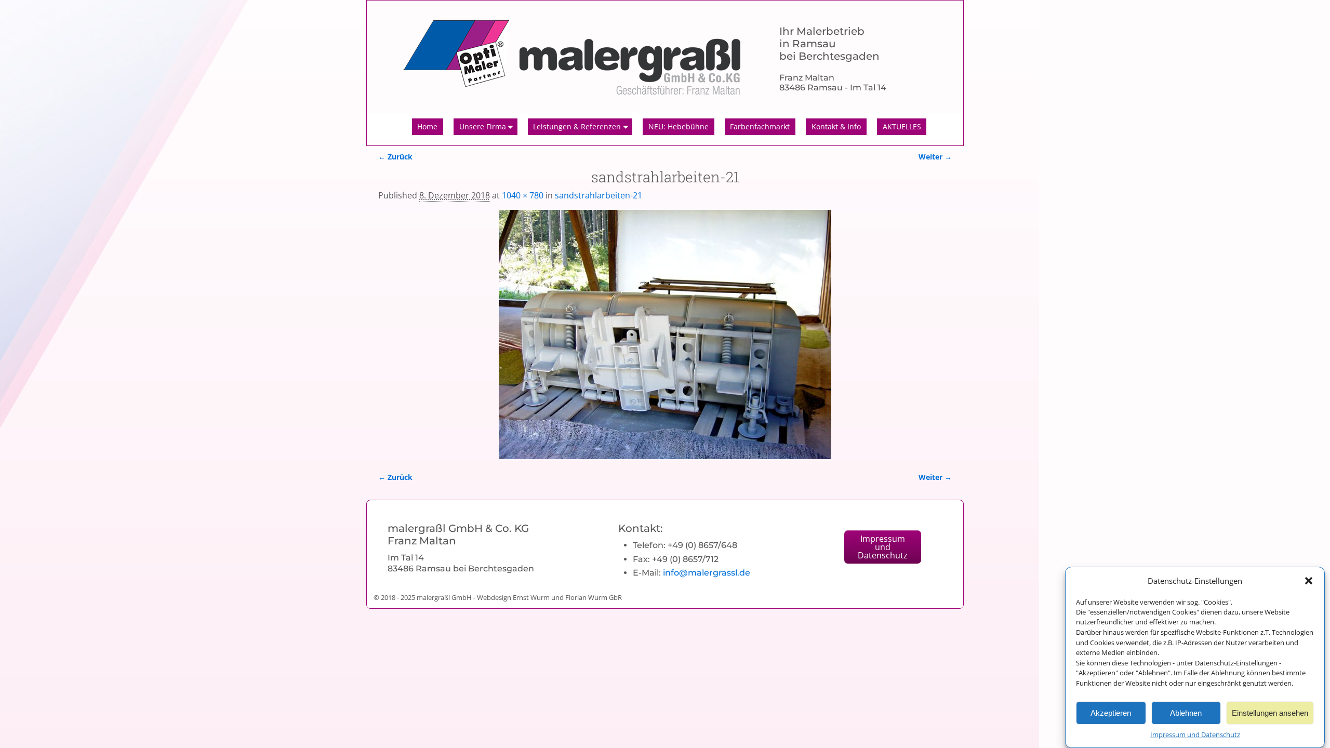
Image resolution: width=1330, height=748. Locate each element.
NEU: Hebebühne (678, 126)
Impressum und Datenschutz (1195, 734)
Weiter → (935, 157)
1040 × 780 (522, 195)
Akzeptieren (1110, 712)
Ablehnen (1186, 712)
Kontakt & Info (836, 126)
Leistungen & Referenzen (577, 126)
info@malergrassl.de (706, 573)
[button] (1309, 581)
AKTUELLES (902, 126)
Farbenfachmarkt (760, 126)
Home (427, 126)
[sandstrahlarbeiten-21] (665, 334)
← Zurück (395, 157)
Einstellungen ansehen (1270, 712)
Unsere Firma (482, 126)
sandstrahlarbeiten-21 (598, 195)
